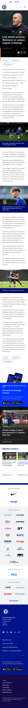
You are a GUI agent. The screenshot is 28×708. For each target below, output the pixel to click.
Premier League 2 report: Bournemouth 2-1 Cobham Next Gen (9, 464)
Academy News (15, 60)
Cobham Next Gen (7, 48)
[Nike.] (11, 2)
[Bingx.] (17, 2)
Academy (6, 60)
